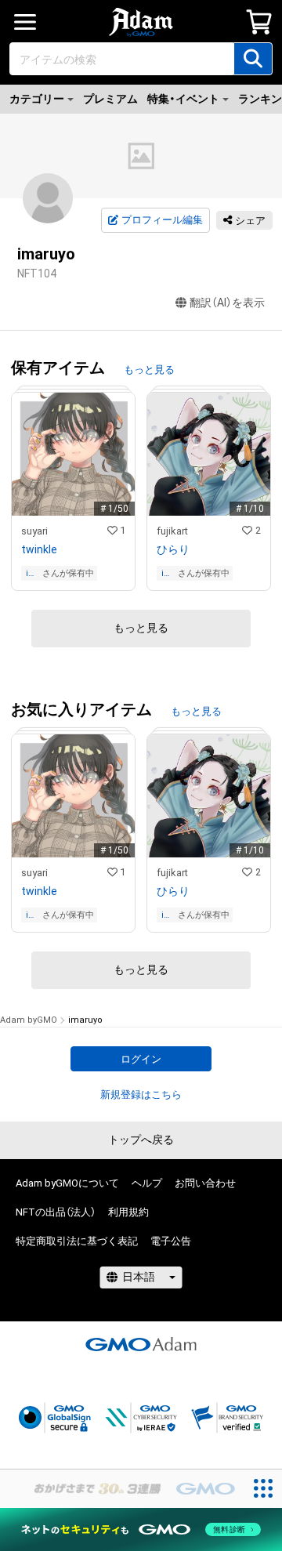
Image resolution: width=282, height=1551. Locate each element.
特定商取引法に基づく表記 (77, 1241)
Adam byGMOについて (67, 1183)
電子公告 (170, 1241)
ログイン (141, 1059)
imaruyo (33, 573)
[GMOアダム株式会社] (141, 1344)
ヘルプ (147, 1183)
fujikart (172, 531)
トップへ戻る (141, 1139)
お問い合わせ (205, 1183)
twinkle (39, 549)
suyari (34, 531)
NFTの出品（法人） (56, 1212)
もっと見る (149, 369)
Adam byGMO (28, 1020)
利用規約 (128, 1212)
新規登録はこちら (141, 1094)
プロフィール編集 (162, 220)
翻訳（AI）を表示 (227, 302)
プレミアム (110, 98)
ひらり (173, 549)
